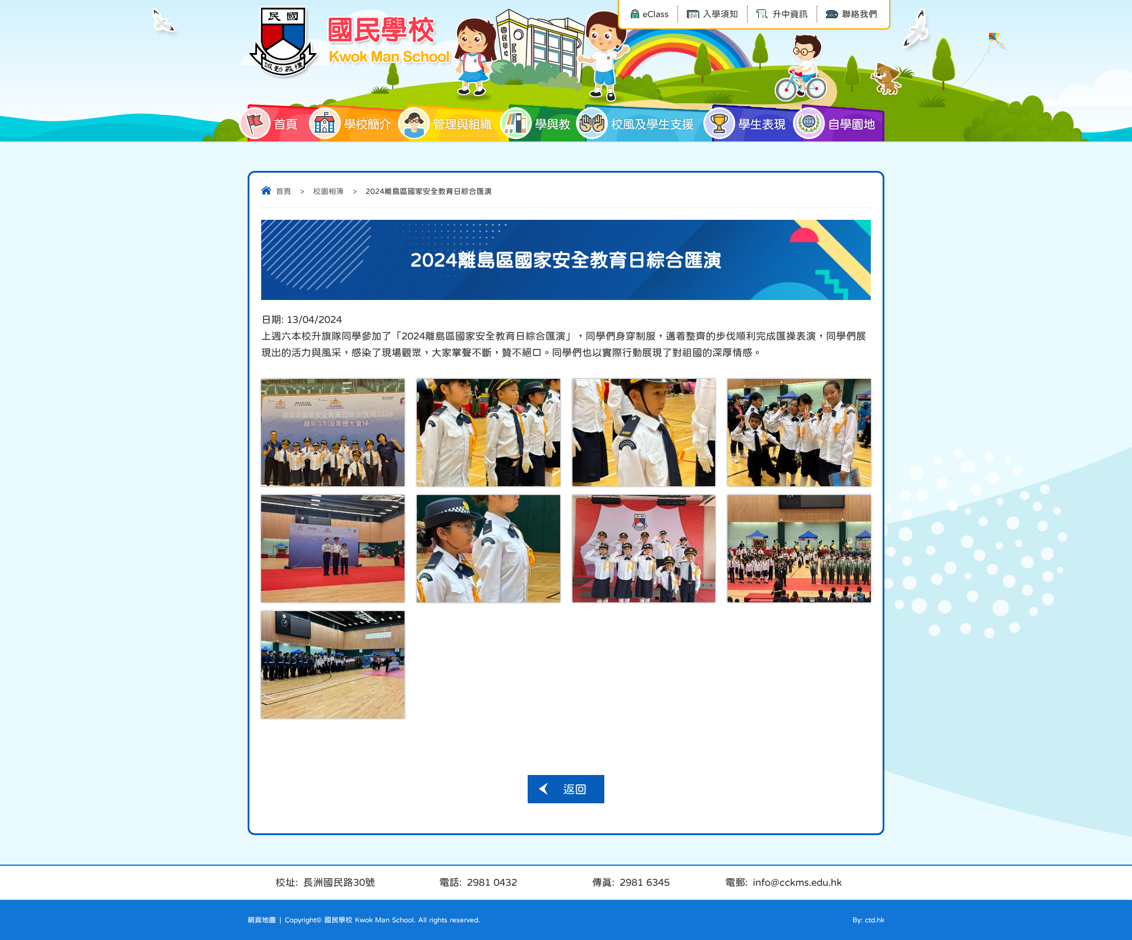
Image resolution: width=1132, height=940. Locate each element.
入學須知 (720, 13)
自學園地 (851, 124)
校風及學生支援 (652, 124)
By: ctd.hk (868, 919)
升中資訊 (790, 13)
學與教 (552, 124)
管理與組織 (462, 124)
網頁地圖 (262, 919)
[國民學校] (351, 42)
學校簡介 (367, 124)
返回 (575, 789)
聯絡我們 (859, 13)
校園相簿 (328, 191)
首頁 (285, 124)
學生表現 (761, 124)
